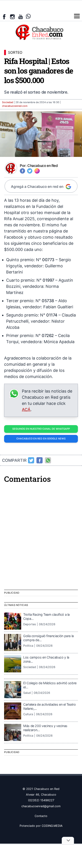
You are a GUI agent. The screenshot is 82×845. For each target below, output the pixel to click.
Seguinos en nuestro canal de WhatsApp (41, 428)
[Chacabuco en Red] (41, 32)
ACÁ (26, 409)
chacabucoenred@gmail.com (41, 806)
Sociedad (7, 102)
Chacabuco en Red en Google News (41, 438)
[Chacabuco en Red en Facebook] (4, 17)
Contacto (41, 816)
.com (15, 106)
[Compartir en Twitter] (31, 460)
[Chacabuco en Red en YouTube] (21, 17)
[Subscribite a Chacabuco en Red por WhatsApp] (28, 16)
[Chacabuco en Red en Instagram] (12, 17)
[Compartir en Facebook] (40, 460)
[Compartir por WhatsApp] (48, 460)
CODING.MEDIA (52, 825)
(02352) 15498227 (41, 800)
